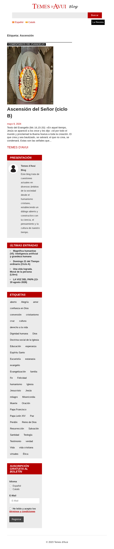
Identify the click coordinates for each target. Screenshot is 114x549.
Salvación (34, 428)
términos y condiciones (22, 511)
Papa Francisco (18, 409)
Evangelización (18, 371)
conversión (15, 314)
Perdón (13, 422)
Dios (35, 333)
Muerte (13, 403)
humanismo (16, 384)
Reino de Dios (29, 422)
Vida (12, 447)
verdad (29, 441)
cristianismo (32, 314)
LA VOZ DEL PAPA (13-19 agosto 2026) (24, 281)
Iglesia (30, 384)
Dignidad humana (19, 333)
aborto (13, 302)
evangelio (15, 365)
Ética (25, 454)
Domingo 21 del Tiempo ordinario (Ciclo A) (24, 262)
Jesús (28, 390)
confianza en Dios (19, 308)
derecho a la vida (19, 327)
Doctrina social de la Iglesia (24, 340)
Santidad (14, 435)
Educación (15, 346)
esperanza (30, 346)
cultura (22, 321)
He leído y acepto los (22, 510)
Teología (28, 435)
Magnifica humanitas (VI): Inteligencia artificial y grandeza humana (24, 254)
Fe (11, 378)
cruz (12, 321)
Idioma (13, 481)
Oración (26, 403)
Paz (32, 416)
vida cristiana (26, 447)
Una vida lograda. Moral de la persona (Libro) (21, 272)
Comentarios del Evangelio (26, 44)
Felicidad (22, 378)
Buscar (94, 15)
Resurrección (17, 428)
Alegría (25, 302)
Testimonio (15, 441)
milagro (14, 397)
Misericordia (28, 397)
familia (33, 371)
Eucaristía (15, 359)
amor (35, 302)
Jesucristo (15, 390)
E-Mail (12, 495)
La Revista (98, 22)
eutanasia (30, 359)
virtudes (14, 454)
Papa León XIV (17, 416)
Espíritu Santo (17, 352)
